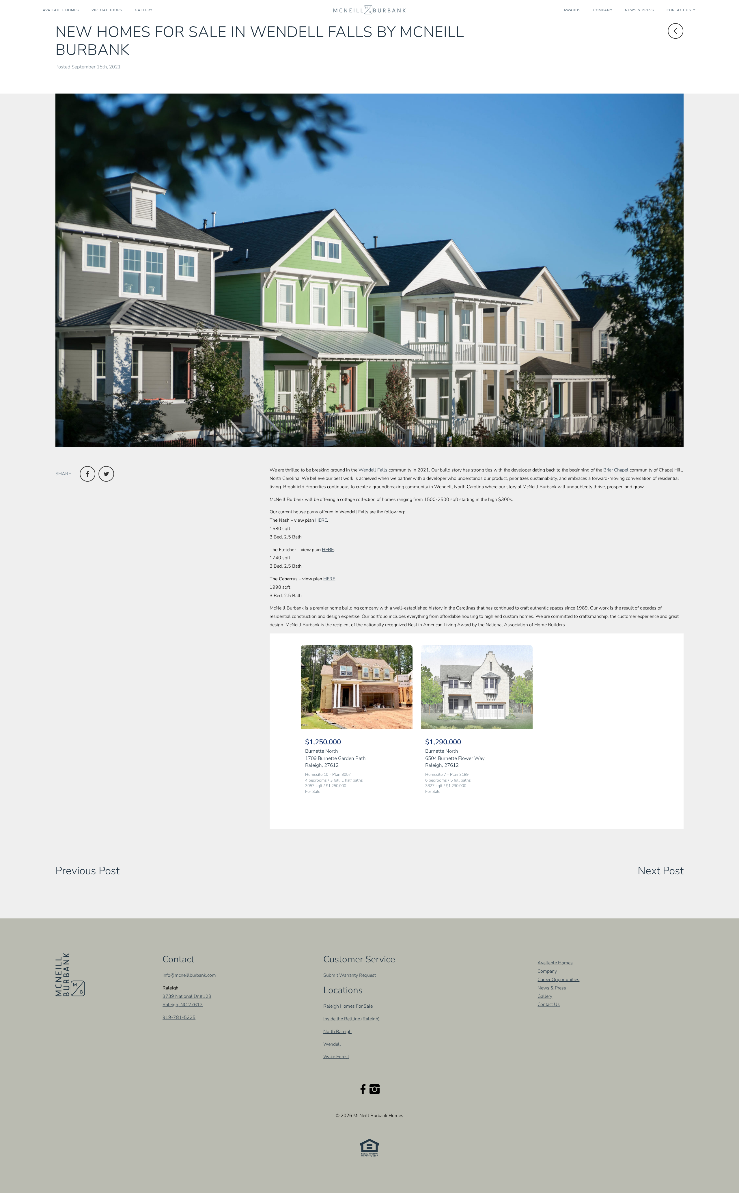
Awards (572, 10)
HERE (321, 520)
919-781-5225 (179, 1017)
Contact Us (679, 10)
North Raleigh (337, 1031)
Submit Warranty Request (349, 975)
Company (602, 10)
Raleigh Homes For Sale (348, 1006)
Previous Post (87, 871)
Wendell (332, 1044)
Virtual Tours (107, 10)
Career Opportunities (558, 979)
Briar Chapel (615, 470)
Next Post (661, 871)
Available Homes (61, 10)
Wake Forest (336, 1057)
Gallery (143, 10)
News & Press (639, 10)
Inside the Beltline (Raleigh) (351, 1019)
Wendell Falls (373, 470)
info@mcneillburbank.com (189, 975)
